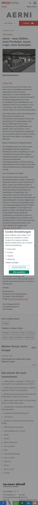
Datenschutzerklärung (13, 245)
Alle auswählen (19, 272)
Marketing (11, 259)
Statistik (10, 256)
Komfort (10, 252)
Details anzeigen (12, 262)
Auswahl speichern (19, 267)
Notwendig (11, 249)
